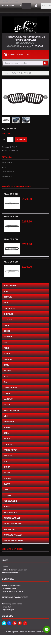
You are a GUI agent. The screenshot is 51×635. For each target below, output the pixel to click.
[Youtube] (14, 623)
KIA (5, 382)
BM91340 (14, 150)
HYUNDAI (8, 359)
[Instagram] (20, 623)
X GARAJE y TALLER (13, 535)
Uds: (4, 139)
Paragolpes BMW (9, 588)
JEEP (6, 376)
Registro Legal (8, 610)
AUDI (6, 291)
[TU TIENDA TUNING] (25, 24)
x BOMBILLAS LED (12, 518)
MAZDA (7, 405)
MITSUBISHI (9, 422)
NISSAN (7, 427)
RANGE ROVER (10, 450)
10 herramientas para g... (12, 585)
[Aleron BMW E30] (12, 199)
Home (6, 73)
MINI (6, 416)
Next (45, 97)
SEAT (6, 461)
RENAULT (8, 456)
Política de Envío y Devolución (14, 570)
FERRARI (8, 337)
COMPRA (21, 139)
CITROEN (8, 320)
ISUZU (6, 365)
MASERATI (8, 399)
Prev (5, 97)
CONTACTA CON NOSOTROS (13, 591)
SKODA (7, 467)
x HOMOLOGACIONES (13, 541)
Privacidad (6, 607)
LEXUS (7, 393)
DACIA (6, 325)
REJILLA (13, 147)
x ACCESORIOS (10, 512)
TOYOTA (7, 495)
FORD (6, 348)
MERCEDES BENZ (11, 410)
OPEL (6, 433)
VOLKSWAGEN (10, 501)
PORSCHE (8, 444)
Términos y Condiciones (12, 604)
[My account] (36, 6)
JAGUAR (7, 371)
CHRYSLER (8, 314)
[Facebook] (9, 623)
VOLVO (7, 507)
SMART (7, 473)
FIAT (6, 342)
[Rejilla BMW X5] (25, 97)
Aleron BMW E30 (11, 194)
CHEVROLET (9, 308)
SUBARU (7, 478)
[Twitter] (4, 623)
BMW (14, 73)
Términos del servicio (11, 573)
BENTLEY (8, 297)
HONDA (7, 354)
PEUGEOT (8, 439)
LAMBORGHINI (10, 388)
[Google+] (25, 623)
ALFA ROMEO (10, 286)
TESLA (7, 490)
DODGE (7, 331)
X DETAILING (9, 529)
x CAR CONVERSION (13, 524)
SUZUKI (7, 484)
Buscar (5, 567)
